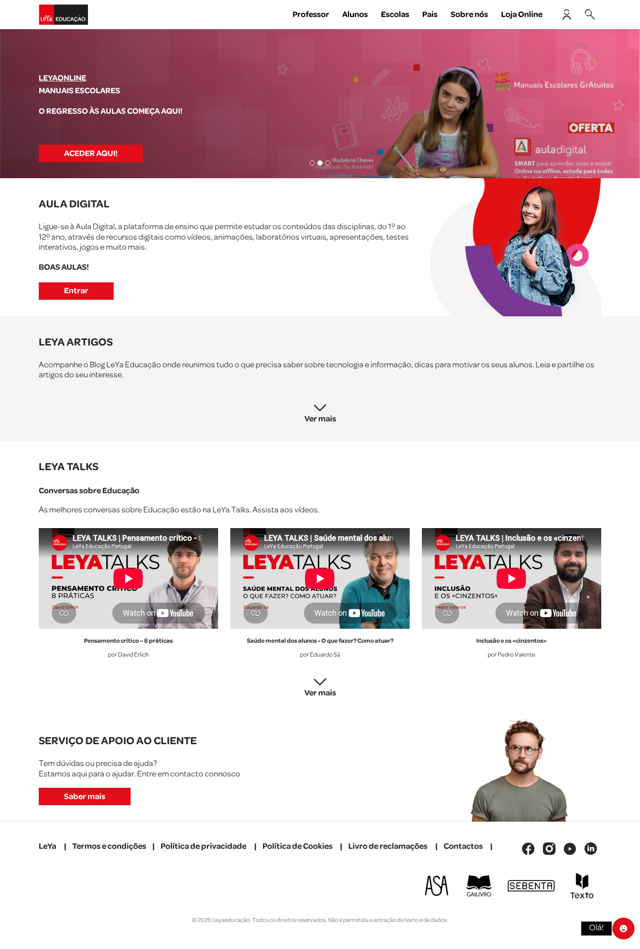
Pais (430, 14)
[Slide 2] (320, 163)
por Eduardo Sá (320, 655)
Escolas (395, 14)
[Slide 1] (312, 163)
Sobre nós (469, 14)
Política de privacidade (203, 846)
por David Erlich (128, 655)
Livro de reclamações (388, 846)
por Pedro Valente (512, 655)
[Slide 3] (327, 163)
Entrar (76, 291)
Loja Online (521, 14)
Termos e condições (109, 846)
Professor (311, 14)
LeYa (47, 846)
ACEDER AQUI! (91, 153)
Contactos (463, 846)
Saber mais (84, 797)
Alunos (355, 14)
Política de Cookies (298, 846)
